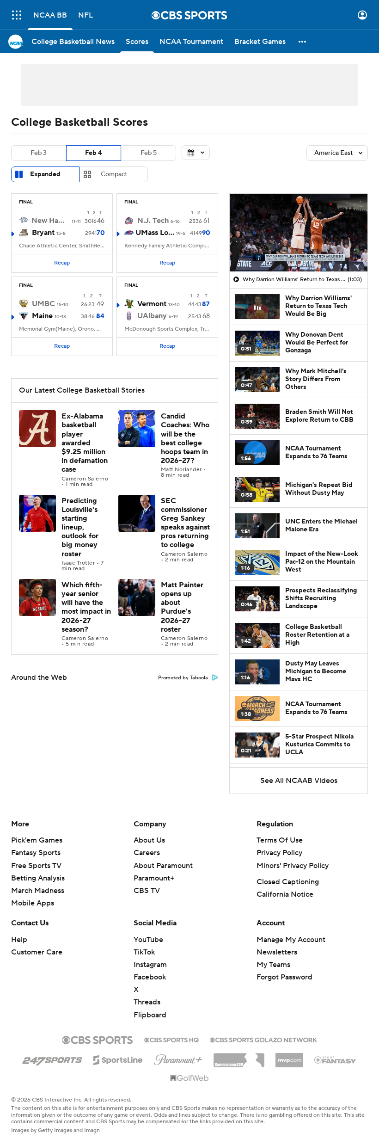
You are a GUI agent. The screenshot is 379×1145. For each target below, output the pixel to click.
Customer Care (36, 952)
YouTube (148, 939)
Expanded (45, 174)
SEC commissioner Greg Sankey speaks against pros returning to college (185, 523)
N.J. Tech (153, 220)
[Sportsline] (118, 1058)
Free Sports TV (36, 865)
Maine (42, 316)
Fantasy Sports (36, 852)
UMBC (43, 304)
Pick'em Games (36, 840)
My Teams (273, 964)
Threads (147, 1002)
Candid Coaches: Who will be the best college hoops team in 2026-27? (185, 438)
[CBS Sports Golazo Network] (263, 1039)
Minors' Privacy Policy (293, 865)
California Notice (285, 894)
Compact (114, 174)
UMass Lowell (154, 232)
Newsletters (277, 952)
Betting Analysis (38, 878)
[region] (298, 232)
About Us (149, 840)
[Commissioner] (239, 1056)
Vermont (151, 304)
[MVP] (289, 1056)
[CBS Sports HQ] (171, 1039)
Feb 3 (39, 153)
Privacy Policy (279, 852)
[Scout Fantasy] (335, 1059)
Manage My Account (291, 939)
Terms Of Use (280, 840)
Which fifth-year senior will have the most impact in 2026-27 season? (86, 607)
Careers (147, 852)
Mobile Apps (32, 903)
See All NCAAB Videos (298, 780)
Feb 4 (93, 153)
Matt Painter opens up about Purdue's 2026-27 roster (182, 607)
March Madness (37, 890)
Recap (62, 262)
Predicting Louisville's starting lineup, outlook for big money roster (79, 527)
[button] (17, 15)
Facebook (150, 977)
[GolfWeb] (189, 1078)
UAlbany (152, 316)
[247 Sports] (52, 1058)
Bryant (43, 232)
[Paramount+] (178, 1058)
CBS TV (147, 890)
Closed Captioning (288, 881)
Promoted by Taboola (183, 678)
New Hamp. (50, 220)
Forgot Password (284, 977)
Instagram (150, 964)
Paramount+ (154, 878)
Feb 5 (149, 153)
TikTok (144, 952)
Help (19, 939)
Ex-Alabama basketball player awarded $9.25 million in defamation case (84, 443)
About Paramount (163, 865)
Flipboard (150, 1015)
